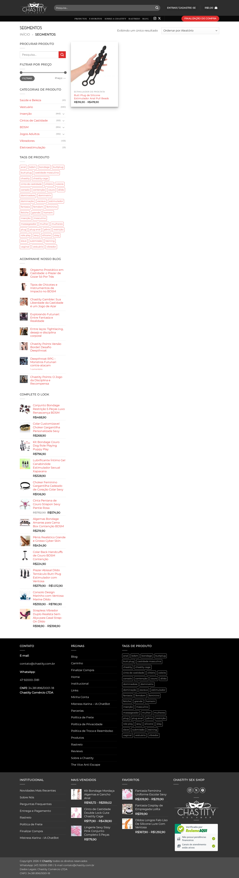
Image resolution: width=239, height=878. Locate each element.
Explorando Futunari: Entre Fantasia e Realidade (44, 318)
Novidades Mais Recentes (38, 790)
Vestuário (26, 107)
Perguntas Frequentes (36, 804)
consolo (25, 190)
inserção (25, 218)
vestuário (38, 246)
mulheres (57, 224)
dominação (27, 201)
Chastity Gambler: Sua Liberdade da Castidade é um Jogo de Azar (46, 303)
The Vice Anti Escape (85, 764)
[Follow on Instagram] (154, 18)
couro (51, 190)
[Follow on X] (159, 18)
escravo (41, 201)
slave (24, 241)
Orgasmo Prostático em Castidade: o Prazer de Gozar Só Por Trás (47, 273)
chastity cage (40, 178)
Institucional (80, 683)
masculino (40, 218)
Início (25, 34)
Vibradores (27, 140)
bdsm (32, 167)
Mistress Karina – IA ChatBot (90, 704)
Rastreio (134, 18)
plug (23, 229)
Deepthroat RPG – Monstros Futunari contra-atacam (43, 362)
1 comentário (41, 369)
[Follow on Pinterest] (202, 790)
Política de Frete (82, 717)
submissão (36, 241)
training (50, 241)
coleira (60, 184)
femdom (38, 206)
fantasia (25, 206)
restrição (58, 229)
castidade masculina (47, 172)
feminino (52, 206)
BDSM (24, 127)
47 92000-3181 (29, 680)
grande (36, 212)
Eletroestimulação (32, 147)
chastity (25, 178)
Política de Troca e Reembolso (92, 731)
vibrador (51, 246)
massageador (28, 224)
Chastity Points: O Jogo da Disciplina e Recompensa (46, 380)
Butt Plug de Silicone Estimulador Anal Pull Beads (91, 97)
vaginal (25, 246)
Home (75, 677)
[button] (211, 8)
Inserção (26, 113)
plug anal (35, 229)
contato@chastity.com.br (37, 663)
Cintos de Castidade (34, 120)
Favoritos (95, 18)
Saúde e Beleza (30, 100)
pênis (47, 229)
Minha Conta (80, 697)
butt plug (26, 172)
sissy (56, 235)
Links (74, 690)
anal (23, 167)
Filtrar (27, 78)
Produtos (81, 18)
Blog (145, 18)
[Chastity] (34, 8)
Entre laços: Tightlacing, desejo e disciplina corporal (46, 332)
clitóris (49, 184)
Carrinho (77, 663)
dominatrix (44, 195)
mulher (44, 224)
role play (26, 235)
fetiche (25, 212)
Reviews (77, 751)
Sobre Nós (27, 797)
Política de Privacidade (87, 724)
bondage (44, 167)
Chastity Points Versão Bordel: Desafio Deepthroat (45, 347)
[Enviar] (157, 8)
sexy (36, 235)
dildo (61, 190)
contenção (39, 190)
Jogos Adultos (30, 134)
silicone (46, 235)
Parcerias (77, 710)
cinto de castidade (31, 184)
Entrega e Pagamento (35, 811)
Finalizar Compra (82, 670)
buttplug (58, 167)
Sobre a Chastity (115, 18)
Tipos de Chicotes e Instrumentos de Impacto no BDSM (43, 288)
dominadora (28, 195)
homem (48, 212)
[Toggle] (64, 114)
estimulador (56, 201)
